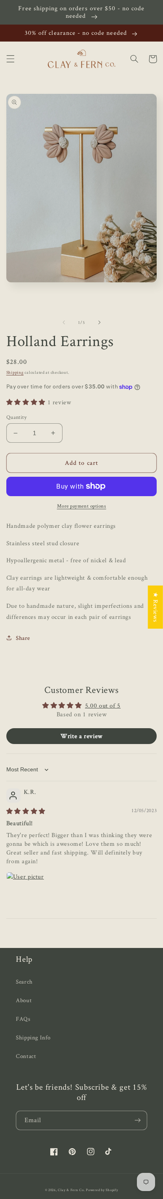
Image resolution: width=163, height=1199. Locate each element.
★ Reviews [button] (156, 607)
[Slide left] (63, 322)
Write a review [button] (81, 736)
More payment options (81, 505)
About (24, 1000)
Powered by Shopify (102, 1190)
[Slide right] (99, 322)
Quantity (16, 417)
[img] (25, 811)
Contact (26, 1056)
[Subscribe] (138, 1120)
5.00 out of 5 (103, 705)
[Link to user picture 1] (25, 891)
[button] (10, 59)
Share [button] (23, 637)
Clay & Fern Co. (71, 1190)
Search (24, 981)
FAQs (23, 1018)
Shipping (15, 372)
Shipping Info (33, 1037)
